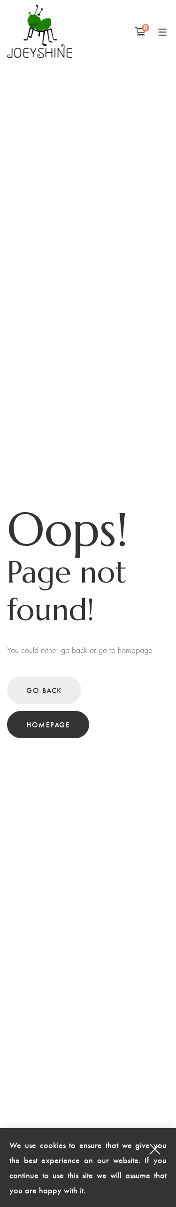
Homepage (48, 724)
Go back (44, 690)
